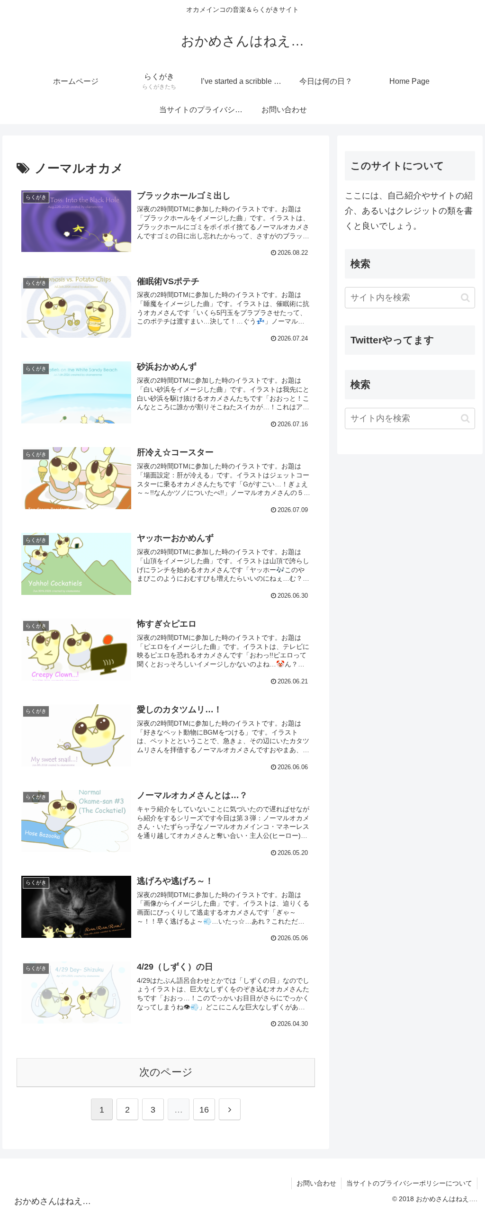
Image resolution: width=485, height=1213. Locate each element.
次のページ (166, 1072)
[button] (465, 297)
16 (204, 1109)
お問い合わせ (316, 1183)
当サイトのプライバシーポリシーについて (409, 1183)
